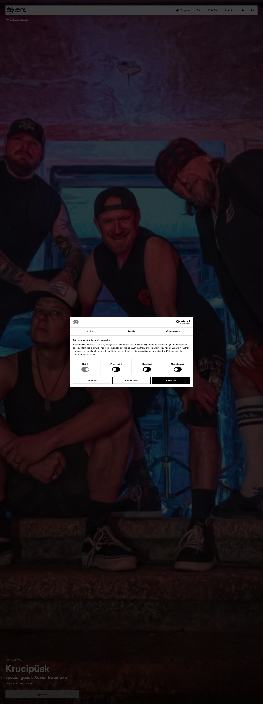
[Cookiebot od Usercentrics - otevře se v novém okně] (178, 322)
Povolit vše (171, 380)
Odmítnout (92, 380)
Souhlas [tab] (90, 331)
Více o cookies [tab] (173, 331)
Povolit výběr (131, 380)
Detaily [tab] (131, 331)
